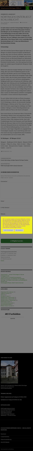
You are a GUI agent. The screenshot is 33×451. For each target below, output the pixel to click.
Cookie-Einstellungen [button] (8, 230)
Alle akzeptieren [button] (19, 230)
